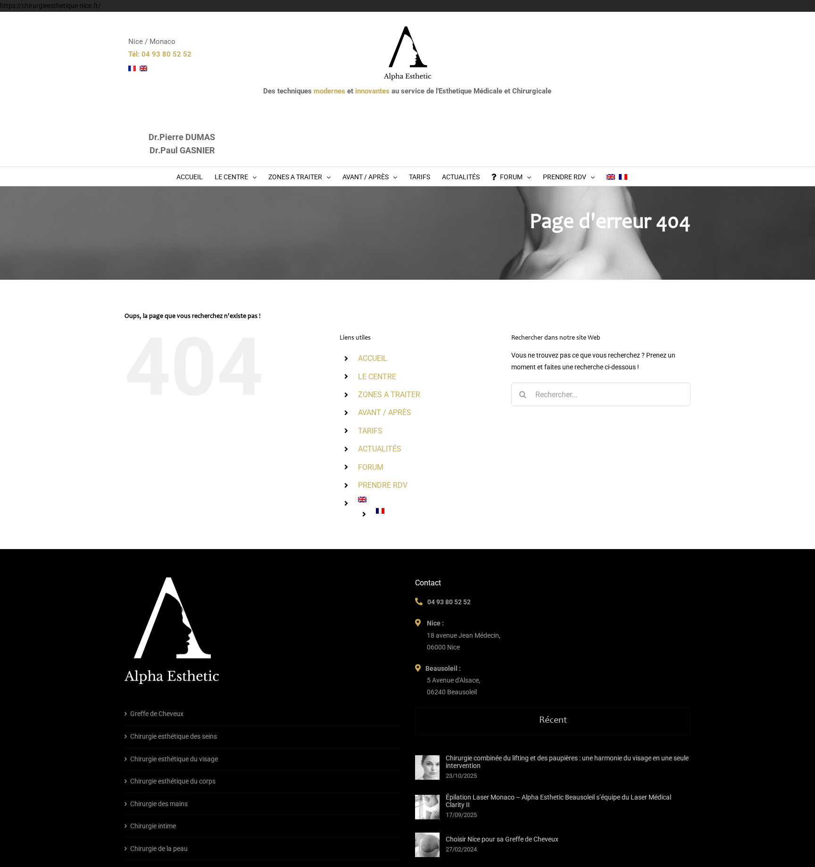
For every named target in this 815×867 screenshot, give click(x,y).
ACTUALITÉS (379, 448)
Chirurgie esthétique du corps (173, 781)
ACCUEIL (372, 358)
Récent (553, 720)
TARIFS (370, 430)
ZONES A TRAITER (389, 394)
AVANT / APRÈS (384, 412)
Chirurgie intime (153, 826)
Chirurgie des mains (159, 804)
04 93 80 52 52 (449, 602)
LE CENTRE (377, 376)
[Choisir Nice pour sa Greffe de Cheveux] (427, 845)
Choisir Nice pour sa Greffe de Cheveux (502, 839)
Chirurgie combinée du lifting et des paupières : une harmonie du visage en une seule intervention (567, 761)
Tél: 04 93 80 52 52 (159, 54)
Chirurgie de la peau (159, 848)
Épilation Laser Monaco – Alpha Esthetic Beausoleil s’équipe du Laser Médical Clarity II (558, 801)
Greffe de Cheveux (156, 713)
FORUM (370, 467)
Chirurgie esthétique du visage (174, 759)
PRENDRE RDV (383, 485)
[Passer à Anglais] (611, 176)
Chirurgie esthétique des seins (173, 736)
